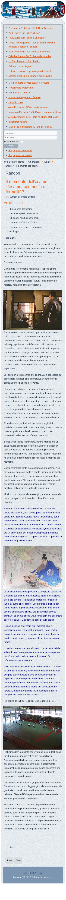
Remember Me (11, 141)
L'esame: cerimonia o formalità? (26, 227)
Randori (8, 166)
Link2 (33, 873)
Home (21, 161)
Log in (11, 145)
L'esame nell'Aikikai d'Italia (23, 222)
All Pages (14, 231)
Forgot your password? (20, 155)
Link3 (40, 873)
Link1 (25, 873)
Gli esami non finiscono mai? (24, 218)
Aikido (47, 161)
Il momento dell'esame (21, 209)
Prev (12, 847)
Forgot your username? (20, 150)
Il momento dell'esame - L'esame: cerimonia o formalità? (28, 186)
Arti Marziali (34, 161)
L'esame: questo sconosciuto (24, 213)
